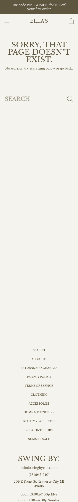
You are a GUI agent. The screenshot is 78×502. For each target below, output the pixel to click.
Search (39, 350)
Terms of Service (39, 385)
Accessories (39, 403)
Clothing (39, 394)
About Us (39, 359)
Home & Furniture (39, 412)
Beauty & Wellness (39, 421)
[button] (7, 21)
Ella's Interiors (39, 430)
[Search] (70, 99)
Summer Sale (39, 439)
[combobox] (39, 99)
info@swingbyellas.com (39, 468)
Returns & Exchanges (39, 368)
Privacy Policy (39, 376)
